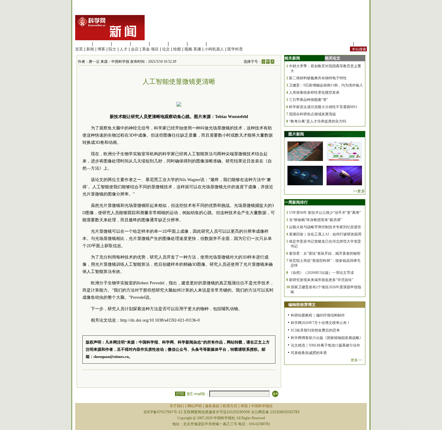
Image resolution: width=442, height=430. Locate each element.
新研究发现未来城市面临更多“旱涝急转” (321, 280)
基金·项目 (150, 49)
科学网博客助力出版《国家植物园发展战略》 (327, 338)
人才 (123, 49)
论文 (166, 49)
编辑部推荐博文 (302, 304)
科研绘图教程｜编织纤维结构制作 (318, 315)
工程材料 (140, 43)
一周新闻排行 (296, 202)
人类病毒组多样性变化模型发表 (314, 92)
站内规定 (344, 43)
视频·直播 (192, 49)
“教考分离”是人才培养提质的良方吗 (317, 121)
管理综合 (215, 43)
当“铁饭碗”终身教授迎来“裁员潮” (315, 220)
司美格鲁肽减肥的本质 (309, 353)
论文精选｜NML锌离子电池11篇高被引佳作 (325, 345)
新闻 (90, 49)
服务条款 (212, 406)
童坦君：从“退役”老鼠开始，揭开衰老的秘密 (325, 253)
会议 (135, 49)
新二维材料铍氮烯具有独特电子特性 (318, 78)
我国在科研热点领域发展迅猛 (312, 114)
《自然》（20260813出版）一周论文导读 (321, 273)
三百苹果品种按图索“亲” (308, 100)
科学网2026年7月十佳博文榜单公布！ (320, 323)
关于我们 (177, 406)
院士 (112, 49)
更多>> (356, 360)
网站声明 (194, 406)
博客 (101, 49)
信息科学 (159, 43)
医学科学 (102, 43)
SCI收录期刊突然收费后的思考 (315, 330)
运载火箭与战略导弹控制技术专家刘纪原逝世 (325, 227)
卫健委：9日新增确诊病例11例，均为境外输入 (326, 85)
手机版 (361, 43)
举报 (244, 406)
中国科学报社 (262, 406)
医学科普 (235, 49)
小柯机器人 (214, 49)
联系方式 (230, 406)
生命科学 (83, 43)
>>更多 (359, 191)
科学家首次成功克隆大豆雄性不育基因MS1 (323, 107)
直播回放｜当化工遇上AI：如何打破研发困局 (325, 234)
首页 (79, 49)
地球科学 (178, 43)
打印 (180, 394)
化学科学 (121, 43)
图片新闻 (296, 134)
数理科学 (196, 43)
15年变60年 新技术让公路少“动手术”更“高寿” (325, 212)
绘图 (177, 49)
